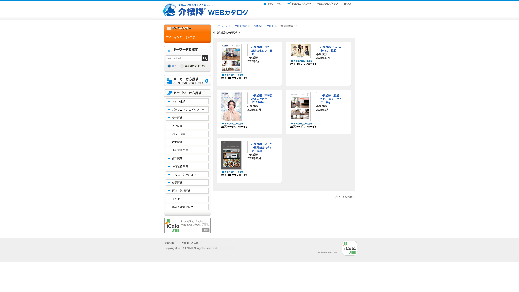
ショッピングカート (299, 2)
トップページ (273, 2)
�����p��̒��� (190, 243)
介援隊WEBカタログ (263, 26)
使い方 (348, 2)
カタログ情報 (239, 26)
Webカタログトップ (327, 2)
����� (169, 243)
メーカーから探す (187, 81)
